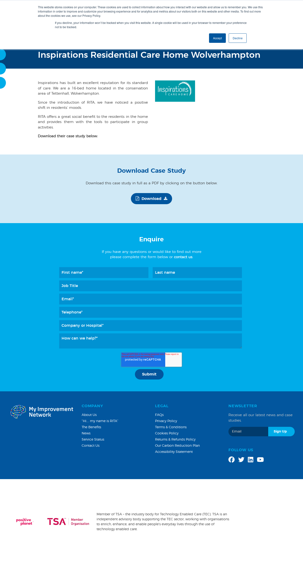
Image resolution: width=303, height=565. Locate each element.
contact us (183, 257)
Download (151, 199)
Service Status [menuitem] (93, 439)
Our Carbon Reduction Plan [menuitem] (177, 445)
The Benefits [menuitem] (91, 427)
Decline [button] (238, 38)
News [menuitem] (86, 433)
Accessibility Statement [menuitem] (174, 452)
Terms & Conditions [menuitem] (171, 427)
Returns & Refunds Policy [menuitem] (175, 439)
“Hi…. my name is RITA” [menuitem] (100, 421)
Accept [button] (217, 38)
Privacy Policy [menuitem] (166, 421)
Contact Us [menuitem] (90, 445)
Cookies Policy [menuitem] (166, 433)
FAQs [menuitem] (159, 415)
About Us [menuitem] (89, 415)
